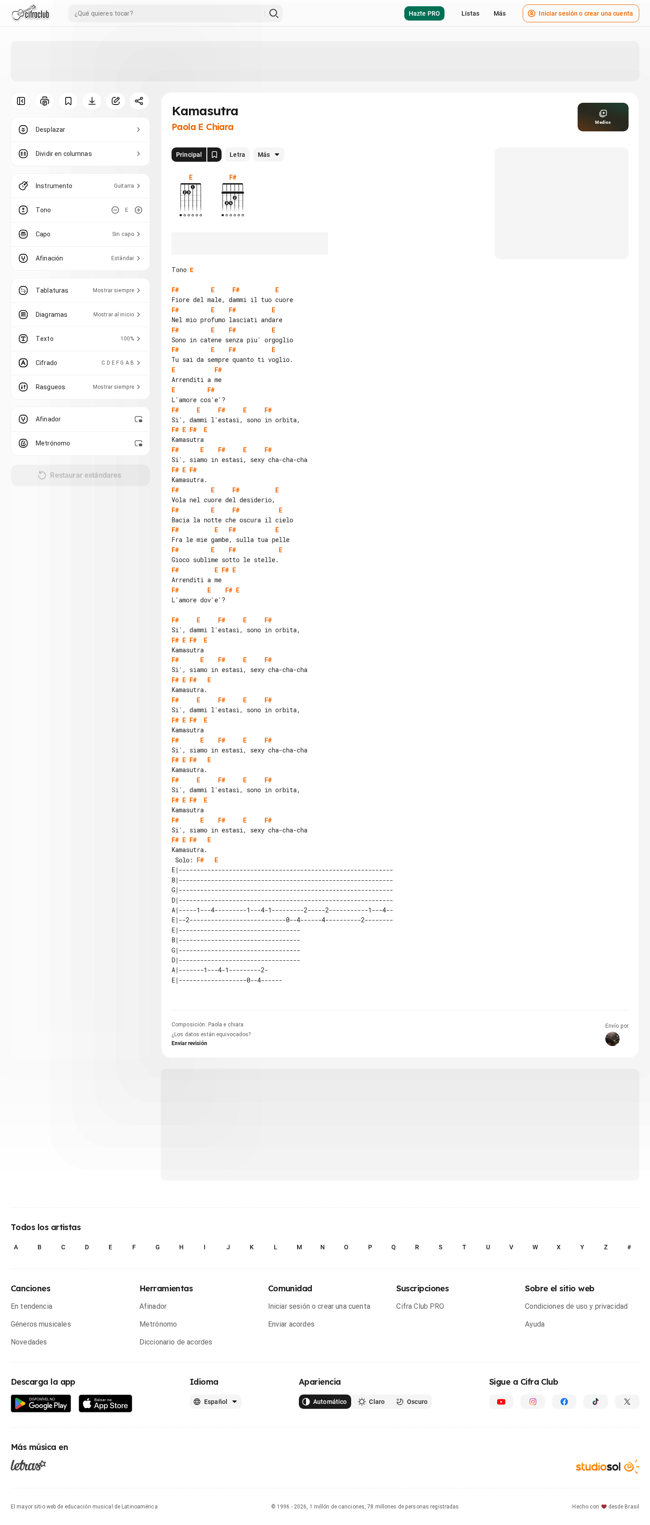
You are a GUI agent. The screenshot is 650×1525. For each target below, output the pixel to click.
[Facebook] (564, 1402)
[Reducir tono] (115, 210)
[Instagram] (532, 1402)
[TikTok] (595, 1402)
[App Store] (106, 1404)
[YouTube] (501, 1402)
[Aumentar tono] (138, 210)
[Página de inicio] (30, 13)
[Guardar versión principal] (214, 154)
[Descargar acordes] (92, 101)
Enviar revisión (189, 1043)
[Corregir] (115, 101)
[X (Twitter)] (627, 1402)
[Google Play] (41, 1404)
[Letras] (28, 1464)
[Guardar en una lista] (68, 101)
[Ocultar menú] (21, 101)
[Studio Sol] (607, 1467)
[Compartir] (139, 101)
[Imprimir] (44, 101)
